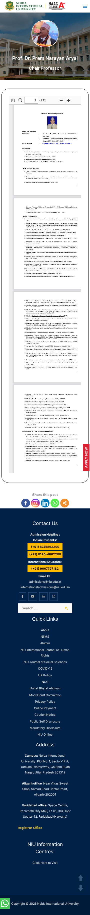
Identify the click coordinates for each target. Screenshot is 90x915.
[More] (64, 503)
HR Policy (45, 675)
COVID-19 (45, 668)
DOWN (80, 888)
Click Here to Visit (45, 863)
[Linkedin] (45, 503)
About (45, 630)
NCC (45, 682)
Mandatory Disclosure (45, 728)
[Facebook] (25, 503)
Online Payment (45, 708)
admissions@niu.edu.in (45, 581)
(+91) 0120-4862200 (45, 554)
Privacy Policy (45, 701)
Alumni (45, 643)
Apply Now (86, 457)
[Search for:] (45, 608)
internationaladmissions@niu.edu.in (45, 587)
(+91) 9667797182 (45, 568)
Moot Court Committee (45, 695)
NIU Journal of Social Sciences (45, 662)
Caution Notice (45, 714)
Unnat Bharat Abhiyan (45, 688)
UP (80, 878)
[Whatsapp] (54, 503)
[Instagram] (35, 503)
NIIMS (45, 636)
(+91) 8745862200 (45, 547)
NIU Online (45, 734)
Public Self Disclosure (45, 721)
